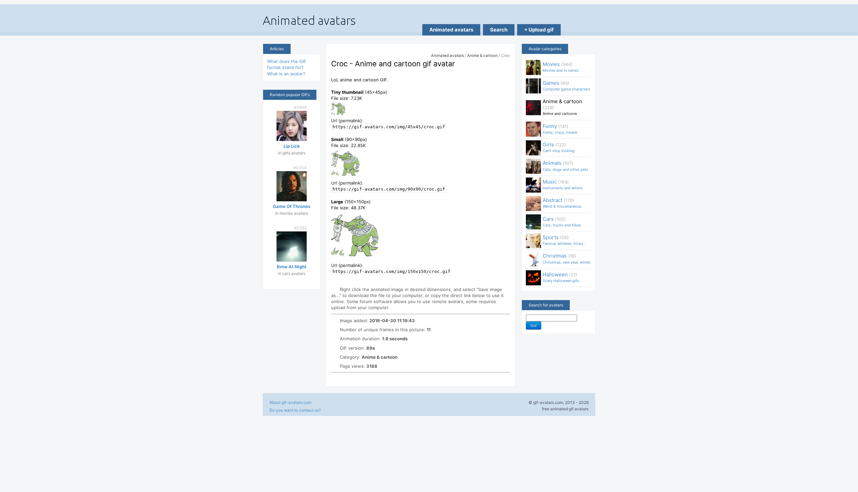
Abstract (562, 203)
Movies (560, 67)
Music (563, 184)
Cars (562, 221)
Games (566, 85)
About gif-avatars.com (290, 402)
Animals (565, 165)
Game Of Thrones (291, 206)
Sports (564, 240)
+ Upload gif (539, 29)
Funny (560, 129)
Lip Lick (292, 146)
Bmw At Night (291, 266)
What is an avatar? (286, 73)
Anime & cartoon (482, 55)
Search (498, 29)
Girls (558, 147)
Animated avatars (451, 29)
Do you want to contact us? (295, 410)
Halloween (561, 277)
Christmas (567, 258)
